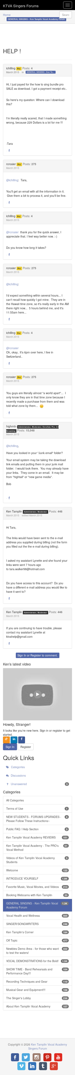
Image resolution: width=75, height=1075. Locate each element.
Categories (17, 767)
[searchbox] (65, 14)
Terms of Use (36, 808)
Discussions (18, 775)
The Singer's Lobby (36, 998)
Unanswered (39, 784)
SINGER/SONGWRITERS (36, 924)
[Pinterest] (47, 1057)
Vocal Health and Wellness (36, 916)
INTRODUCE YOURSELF (36, 878)
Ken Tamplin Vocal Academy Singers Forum (21, 5)
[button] (9, 150)
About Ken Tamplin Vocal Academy (36, 1006)
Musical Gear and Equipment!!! (36, 990)
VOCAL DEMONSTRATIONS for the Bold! (36, 961)
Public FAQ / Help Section (36, 829)
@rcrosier (12, 232)
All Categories (15, 800)
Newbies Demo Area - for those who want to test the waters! (36, 951)
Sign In (21, 655)
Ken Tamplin (14, 511)
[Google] (54, 1066)
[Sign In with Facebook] (21, 739)
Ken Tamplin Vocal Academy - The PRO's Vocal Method (36, 848)
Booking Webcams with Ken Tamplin (36, 895)
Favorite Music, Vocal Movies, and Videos (36, 887)
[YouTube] (58, 1057)
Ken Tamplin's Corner (36, 932)
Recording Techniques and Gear (36, 981)
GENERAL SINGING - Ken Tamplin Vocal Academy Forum (41, 72)
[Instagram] (37, 1057)
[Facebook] (15, 1057)
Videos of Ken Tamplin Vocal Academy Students (36, 860)
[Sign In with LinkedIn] (14, 739)
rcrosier (11, 164)
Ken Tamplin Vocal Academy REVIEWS (36, 837)
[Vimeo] (21, 1066)
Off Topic (36, 940)
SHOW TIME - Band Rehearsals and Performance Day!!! (36, 971)
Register (35, 655)
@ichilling (12, 180)
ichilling (10, 68)
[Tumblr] (43, 1066)
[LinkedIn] (32, 1066)
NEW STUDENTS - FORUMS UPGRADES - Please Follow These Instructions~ (36, 819)
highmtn (11, 426)
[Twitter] (26, 1057)
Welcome (36, 870)
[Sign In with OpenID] (6, 739)
